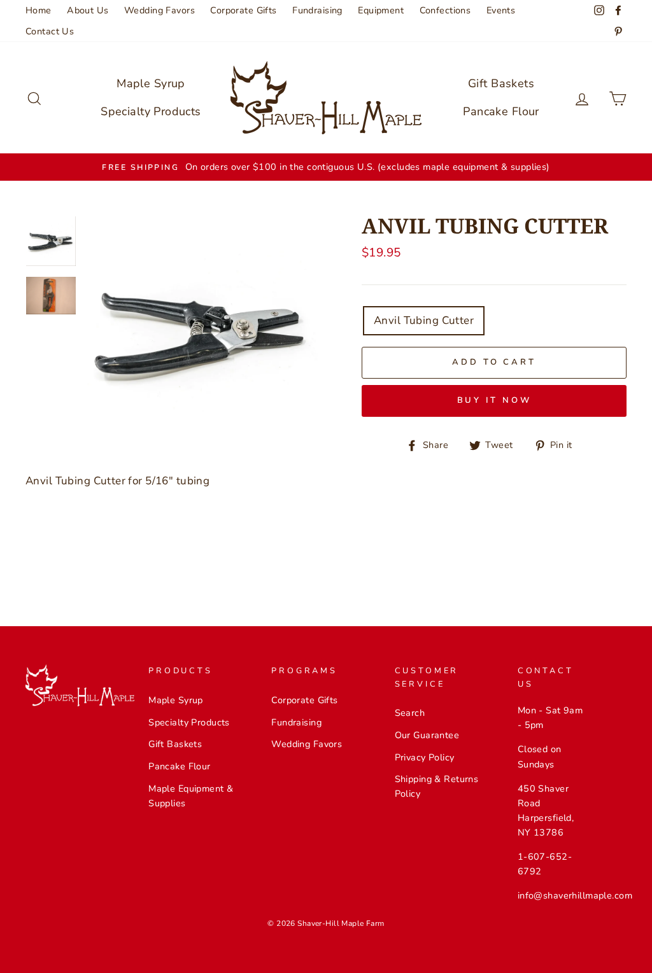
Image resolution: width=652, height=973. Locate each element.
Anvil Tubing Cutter (424, 320)
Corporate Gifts (243, 10)
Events (501, 10)
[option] (326, 167)
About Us (87, 10)
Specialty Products (151, 111)
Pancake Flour (501, 111)
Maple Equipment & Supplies (190, 795)
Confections (445, 10)
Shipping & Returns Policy (437, 786)
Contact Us (49, 31)
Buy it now (494, 400)
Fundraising (317, 10)
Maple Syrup (151, 83)
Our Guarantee (427, 735)
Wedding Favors (159, 10)
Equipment (381, 10)
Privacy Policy (425, 757)
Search (410, 712)
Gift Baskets (501, 83)
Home (38, 10)
